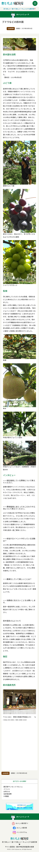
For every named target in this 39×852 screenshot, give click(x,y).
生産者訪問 (11, 28)
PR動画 (6, 796)
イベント (7, 789)
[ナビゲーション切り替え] (35, 3)
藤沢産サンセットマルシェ (13, 787)
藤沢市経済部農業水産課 (25, 847)
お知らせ (7, 791)
